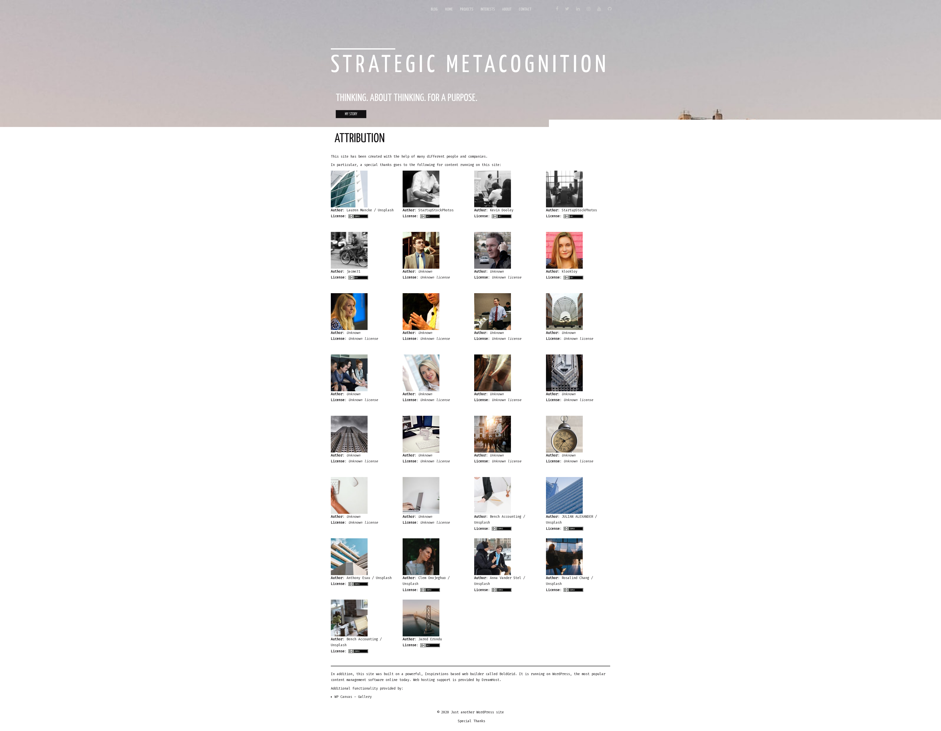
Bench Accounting (505, 517)
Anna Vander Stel (505, 578)
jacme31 (353, 271)
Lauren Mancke (359, 210)
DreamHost (490, 680)
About (506, 9)
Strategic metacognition (470, 65)
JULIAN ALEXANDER (577, 517)
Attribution (359, 139)
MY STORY (351, 114)
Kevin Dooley (501, 210)
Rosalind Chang (575, 578)
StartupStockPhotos (436, 210)
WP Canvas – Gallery (353, 697)
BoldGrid (507, 674)
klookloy (569, 271)
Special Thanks (471, 721)
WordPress (561, 674)
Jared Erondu (430, 639)
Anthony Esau (358, 578)
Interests (488, 9)
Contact (525, 9)
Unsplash (386, 210)
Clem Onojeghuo (432, 578)
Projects (466, 9)
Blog (434, 9)
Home (449, 9)
